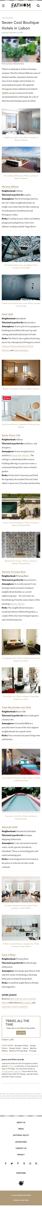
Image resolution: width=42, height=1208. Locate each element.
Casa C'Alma (8, 954)
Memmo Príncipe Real (13, 571)
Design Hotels (15, 1048)
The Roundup (7, 18)
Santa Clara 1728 (11, 435)
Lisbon (25, 1048)
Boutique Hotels (21, 1045)
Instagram (26, 1003)
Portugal (32, 1051)
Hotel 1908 (7, 314)
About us (21, 1122)
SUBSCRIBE (21, 1033)
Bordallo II (22, 346)
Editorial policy (21, 1135)
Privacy (21, 1154)
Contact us (21, 1148)
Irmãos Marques (21, 350)
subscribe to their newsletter (15, 1007)
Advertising (21, 1142)
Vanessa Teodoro (9, 346)
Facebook (17, 1071)
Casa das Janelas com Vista (16, 707)
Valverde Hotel (10, 827)
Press (21, 1128)
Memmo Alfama (10, 186)
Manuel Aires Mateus (20, 456)
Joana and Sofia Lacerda (13, 33)
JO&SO (5, 93)
